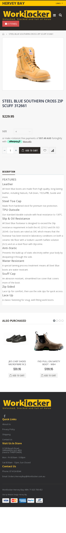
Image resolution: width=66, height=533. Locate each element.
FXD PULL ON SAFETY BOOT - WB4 (49, 363)
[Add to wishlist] (45, 150)
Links (58, 3)
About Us (6, 424)
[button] (54, 321)
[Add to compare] (52, 150)
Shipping (6, 434)
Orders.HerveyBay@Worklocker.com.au (26, 476)
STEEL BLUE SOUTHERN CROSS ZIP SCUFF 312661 (32, 103)
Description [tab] (8, 171)
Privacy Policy (8, 429)
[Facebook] (4, 416)
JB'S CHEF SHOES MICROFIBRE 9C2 (17, 363)
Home (3, 34)
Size (4, 131)
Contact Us (7, 439)
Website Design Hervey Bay (17, 494)
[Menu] (54, 15)
